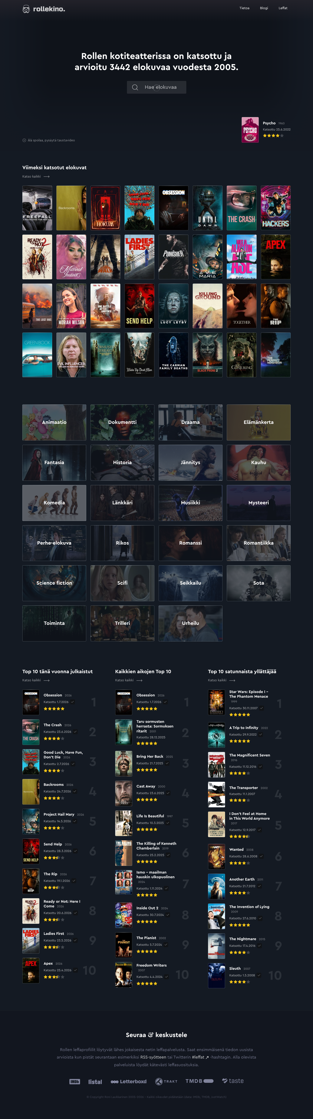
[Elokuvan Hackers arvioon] (276, 208)
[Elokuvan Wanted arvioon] (232, 856)
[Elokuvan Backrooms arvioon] (71, 208)
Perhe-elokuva (54, 543)
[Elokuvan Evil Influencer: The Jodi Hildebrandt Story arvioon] (71, 355)
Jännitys (190, 462)
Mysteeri (258, 502)
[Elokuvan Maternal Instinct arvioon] (71, 257)
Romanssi (190, 543)
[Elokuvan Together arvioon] (242, 306)
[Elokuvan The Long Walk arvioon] (105, 257)
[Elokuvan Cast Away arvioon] (140, 793)
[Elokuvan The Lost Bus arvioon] (37, 306)
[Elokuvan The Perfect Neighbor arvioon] (276, 355)
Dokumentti (122, 422)
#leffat (198, 1057)
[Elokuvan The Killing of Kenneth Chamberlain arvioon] (146, 853)
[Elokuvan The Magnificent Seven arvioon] (239, 765)
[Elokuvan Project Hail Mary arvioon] (208, 257)
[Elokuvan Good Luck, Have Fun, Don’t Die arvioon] (139, 208)
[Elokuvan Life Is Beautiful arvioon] (144, 823)
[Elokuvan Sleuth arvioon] (231, 975)
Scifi (122, 583)
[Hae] (134, 87)
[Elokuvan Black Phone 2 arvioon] (208, 355)
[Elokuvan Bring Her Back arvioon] (144, 763)
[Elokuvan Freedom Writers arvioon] (143, 975)
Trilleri (122, 623)
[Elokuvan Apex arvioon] (276, 257)
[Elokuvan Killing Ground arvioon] (208, 306)
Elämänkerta (259, 422)
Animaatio (54, 422)
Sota (258, 583)
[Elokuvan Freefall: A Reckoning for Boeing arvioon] (37, 208)
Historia (122, 462)
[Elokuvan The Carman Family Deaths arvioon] (173, 355)
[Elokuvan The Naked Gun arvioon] (242, 257)
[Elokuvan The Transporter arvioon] (238, 794)
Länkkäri (122, 502)
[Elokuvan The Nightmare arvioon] (236, 946)
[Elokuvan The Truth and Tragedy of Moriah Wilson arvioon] (71, 306)
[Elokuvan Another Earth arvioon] (235, 886)
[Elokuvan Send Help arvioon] (139, 306)
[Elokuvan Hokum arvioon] (105, 208)
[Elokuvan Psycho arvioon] (266, 130)
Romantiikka (259, 543)
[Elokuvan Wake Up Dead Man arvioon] (139, 355)
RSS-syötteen (153, 1057)
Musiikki (190, 502)
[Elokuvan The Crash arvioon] (242, 208)
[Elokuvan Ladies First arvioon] (139, 257)
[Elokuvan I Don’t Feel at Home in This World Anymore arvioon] (239, 826)
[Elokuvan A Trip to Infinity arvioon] (238, 735)
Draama (190, 422)
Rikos (122, 543)
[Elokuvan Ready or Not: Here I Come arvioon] (37, 257)
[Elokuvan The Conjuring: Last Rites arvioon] (242, 355)
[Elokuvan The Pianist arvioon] (140, 945)
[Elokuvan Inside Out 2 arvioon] (141, 915)
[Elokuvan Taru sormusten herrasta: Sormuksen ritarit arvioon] (105, 355)
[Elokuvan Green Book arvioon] (37, 355)
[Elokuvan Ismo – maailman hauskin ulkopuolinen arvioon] (146, 884)
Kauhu (258, 462)
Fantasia (54, 462)
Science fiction (54, 583)
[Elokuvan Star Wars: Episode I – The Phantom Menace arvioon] (240, 704)
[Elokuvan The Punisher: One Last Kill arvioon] (173, 257)
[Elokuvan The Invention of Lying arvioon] (239, 916)
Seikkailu (190, 583)
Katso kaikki (32, 176)
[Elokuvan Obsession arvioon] (173, 208)
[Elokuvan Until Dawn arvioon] (208, 208)
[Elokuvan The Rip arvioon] (276, 306)
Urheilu (190, 623)
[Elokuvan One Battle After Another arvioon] (105, 306)
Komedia (54, 502)
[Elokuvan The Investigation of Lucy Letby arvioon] (173, 306)
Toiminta (54, 623)
